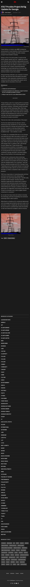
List (2, 440)
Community (4, 366)
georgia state (4, 557)
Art (2, 325)
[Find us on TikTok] (18, 583)
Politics (3, 487)
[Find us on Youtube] (16, 583)
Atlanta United (5, 338)
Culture (3, 377)
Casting (3, 351)
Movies (3, 450)
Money (2, 448)
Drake (16, 552)
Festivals (3, 390)
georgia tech (12, 557)
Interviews (4, 429)
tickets (3, 513)
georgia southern (24, 554)
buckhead (23, 550)
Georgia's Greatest (6, 414)
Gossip (3, 416)
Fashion (3, 387)
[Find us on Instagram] (14, 583)
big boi (13, 550)
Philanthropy (5, 482)
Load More (15, 98)
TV (1, 518)
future (12, 554)
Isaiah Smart (14, 559)
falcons (20, 552)
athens (21, 543)
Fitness (3, 395)
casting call (4, 552)
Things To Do (4, 510)
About (7, 573)
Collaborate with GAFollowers (9, 88)
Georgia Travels (5, 411)
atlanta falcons (13, 545)
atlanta (26, 543)
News (2, 471)
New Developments (6, 469)
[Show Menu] (1, 2)
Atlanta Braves (5, 327)
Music (2, 453)
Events (3, 385)
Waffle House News (6, 531)
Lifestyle (3, 437)
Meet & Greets (5, 445)
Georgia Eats (4, 403)
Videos (3, 529)
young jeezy (23, 564)
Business (3, 346)
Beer (2, 340)
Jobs (2, 432)
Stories (3, 503)
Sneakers (3, 495)
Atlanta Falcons (5, 332)
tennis (7, 564)
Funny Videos (4, 401)
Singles (3, 492)
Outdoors (3, 474)
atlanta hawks (21, 545)
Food (3, 554)
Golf (17, 557)
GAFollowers (12, 580)
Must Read (4, 463)
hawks (3, 559)
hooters (8, 559)
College (3, 356)
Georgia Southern (6, 406)
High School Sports (6, 421)
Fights (3, 393)
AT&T (18, 49)
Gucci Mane (23, 557)
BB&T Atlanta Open (6, 550)
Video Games (4, 526)
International (5, 427)
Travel (3, 516)
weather (3, 534)
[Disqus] (15, 260)
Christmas (11, 552)
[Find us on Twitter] (12, 583)
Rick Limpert (8, 12)
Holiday (3, 424)
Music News (4, 458)
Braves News (4, 343)
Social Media (4, 497)
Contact (21, 573)
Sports (3, 500)
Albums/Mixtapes (5, 319)
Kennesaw (3, 435)
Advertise (12, 573)
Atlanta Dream (5, 330)
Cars (2, 348)
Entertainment (5, 382)
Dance (2, 380)
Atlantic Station (17, 547)
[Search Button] (28, 2)
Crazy (2, 372)
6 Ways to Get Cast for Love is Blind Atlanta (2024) (13, 94)
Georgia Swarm (5, 408)
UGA (2, 521)
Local (2, 442)
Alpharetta (9, 543)
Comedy (3, 364)
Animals (3, 322)
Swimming (3, 505)
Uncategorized (5, 524)
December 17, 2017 (17, 12)
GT (1, 419)
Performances (5, 479)
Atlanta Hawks (5, 335)
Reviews (3, 490)
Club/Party (4, 353)
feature (25, 552)
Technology (4, 508)
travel (14, 564)
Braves (18, 550)
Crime (2, 374)
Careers (17, 573)
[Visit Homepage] (15, 2)
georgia (17, 554)
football (7, 554)
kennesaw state (22, 559)
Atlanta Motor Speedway (7, 547)
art (14, 543)
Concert (3, 369)
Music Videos (4, 461)
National (3, 466)
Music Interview (5, 456)
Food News (4, 398)
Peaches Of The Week (6, 476)
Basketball (24, 547)
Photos (3, 484)
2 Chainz (3, 543)
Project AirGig (11, 238)
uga (18, 564)
